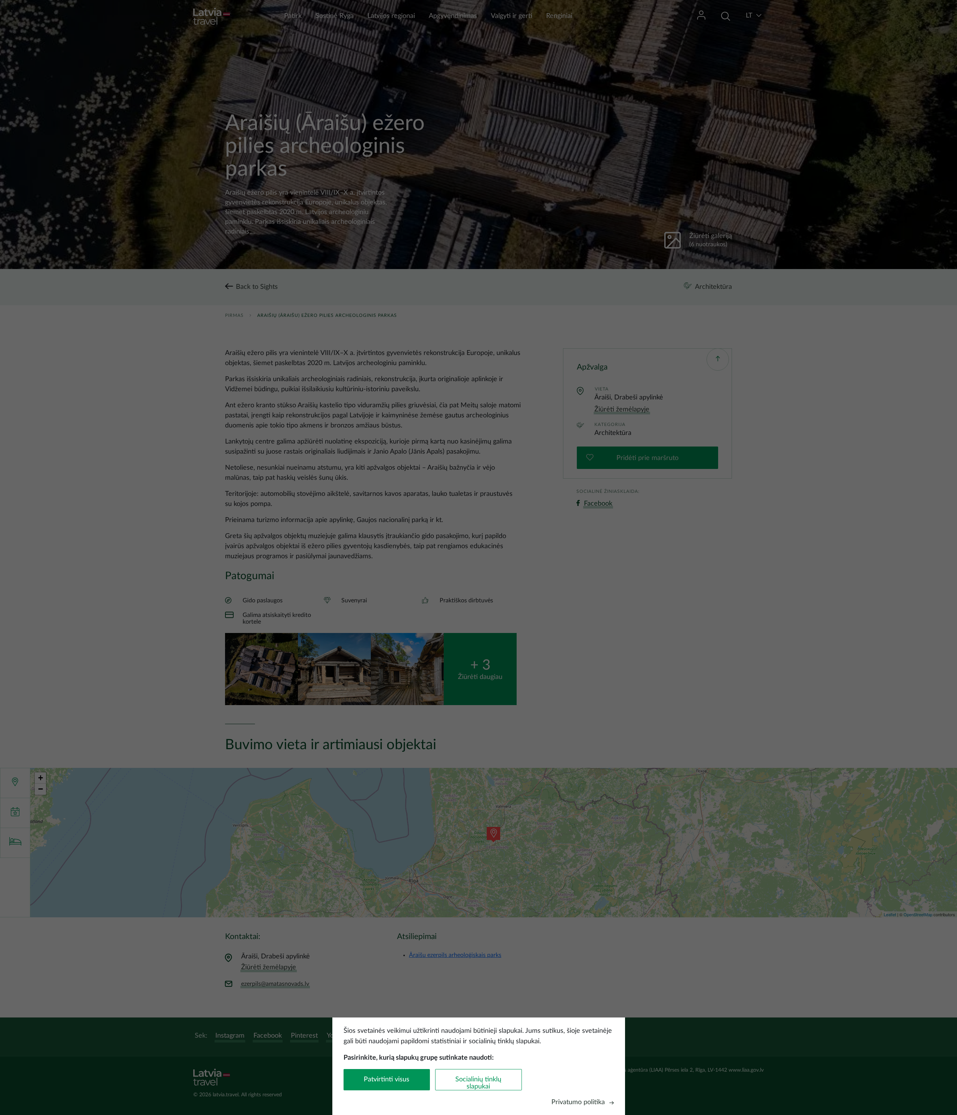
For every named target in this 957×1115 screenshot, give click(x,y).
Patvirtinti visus (386, 1079)
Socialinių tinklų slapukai (478, 1083)
